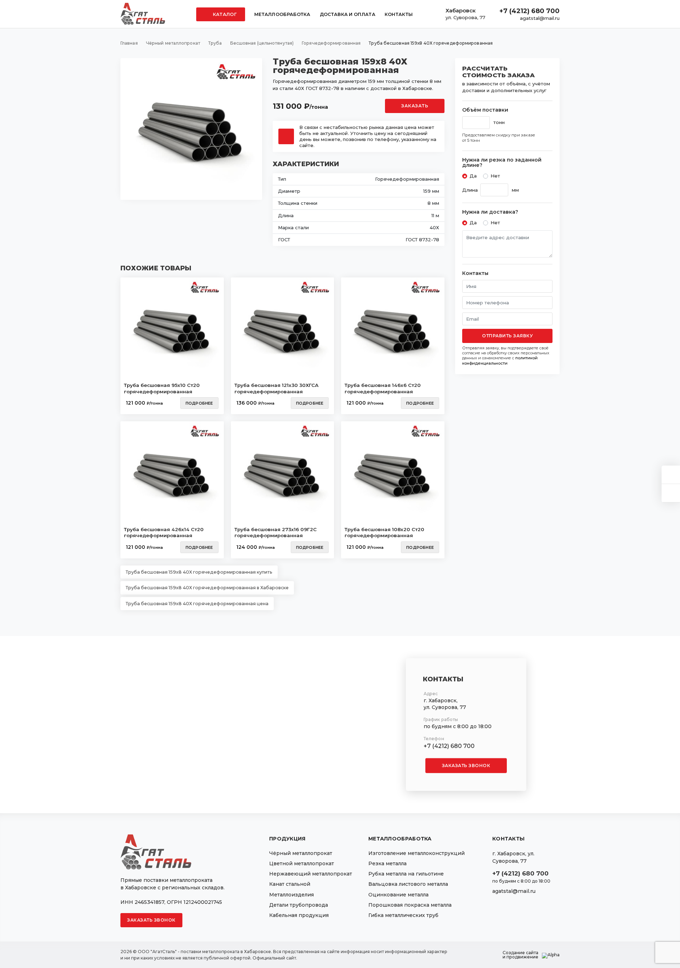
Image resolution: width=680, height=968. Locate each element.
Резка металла (387, 863)
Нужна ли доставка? (490, 212)
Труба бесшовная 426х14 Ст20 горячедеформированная (164, 533)
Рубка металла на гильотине (406, 874)
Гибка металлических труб (403, 915)
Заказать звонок (466, 765)
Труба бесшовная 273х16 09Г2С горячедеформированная (275, 533)
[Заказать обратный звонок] (671, 493)
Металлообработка (282, 14)
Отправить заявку (507, 335)
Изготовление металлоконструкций (416, 853)
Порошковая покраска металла (410, 905)
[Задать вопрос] (671, 475)
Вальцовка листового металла (408, 884)
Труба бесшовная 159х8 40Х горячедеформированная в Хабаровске (207, 587)
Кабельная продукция (299, 915)
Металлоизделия (291, 894)
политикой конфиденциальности (500, 360)
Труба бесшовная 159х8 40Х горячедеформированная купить (199, 572)
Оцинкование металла (398, 894)
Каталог (224, 14)
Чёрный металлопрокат (300, 853)
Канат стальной (289, 884)
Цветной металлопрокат (301, 863)
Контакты (399, 14)
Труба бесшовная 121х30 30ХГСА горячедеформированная (276, 388)
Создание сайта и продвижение (520, 955)
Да (473, 176)
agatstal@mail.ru (540, 18)
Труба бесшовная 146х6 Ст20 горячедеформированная (383, 388)
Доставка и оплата (347, 14)
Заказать (414, 105)
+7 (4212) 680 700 (529, 11)
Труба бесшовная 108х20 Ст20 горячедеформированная (384, 533)
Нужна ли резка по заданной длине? (502, 162)
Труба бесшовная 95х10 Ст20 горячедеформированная (162, 388)
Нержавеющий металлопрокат (310, 874)
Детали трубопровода (298, 905)
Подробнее (199, 403)
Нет (495, 176)
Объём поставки (485, 110)
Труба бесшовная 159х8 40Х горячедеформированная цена (197, 603)
